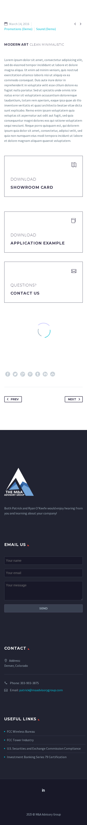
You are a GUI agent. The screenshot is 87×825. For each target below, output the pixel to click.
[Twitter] (15, 374)
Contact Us (25, 293)
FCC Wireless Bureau (21, 731)
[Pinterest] (30, 374)
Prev (15, 399)
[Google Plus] (22, 374)
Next (72, 399)
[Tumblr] (37, 374)
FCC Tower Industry (20, 740)
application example (38, 243)
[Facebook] (7, 374)
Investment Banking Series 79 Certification (37, 757)
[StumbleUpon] (52, 374)
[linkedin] (43, 790)
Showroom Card (32, 187)
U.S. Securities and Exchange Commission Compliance (44, 748)
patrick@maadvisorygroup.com (41, 690)
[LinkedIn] (45, 374)
